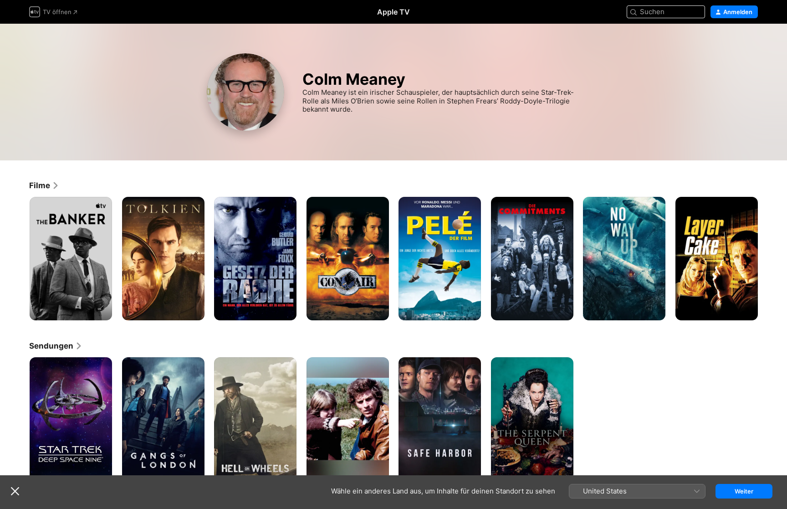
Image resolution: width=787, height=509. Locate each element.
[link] (44, 185)
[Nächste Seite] (767, 258)
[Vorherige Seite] (20, 258)
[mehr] (102, 310)
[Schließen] (15, 491)
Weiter (744, 491)
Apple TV (393, 11)
